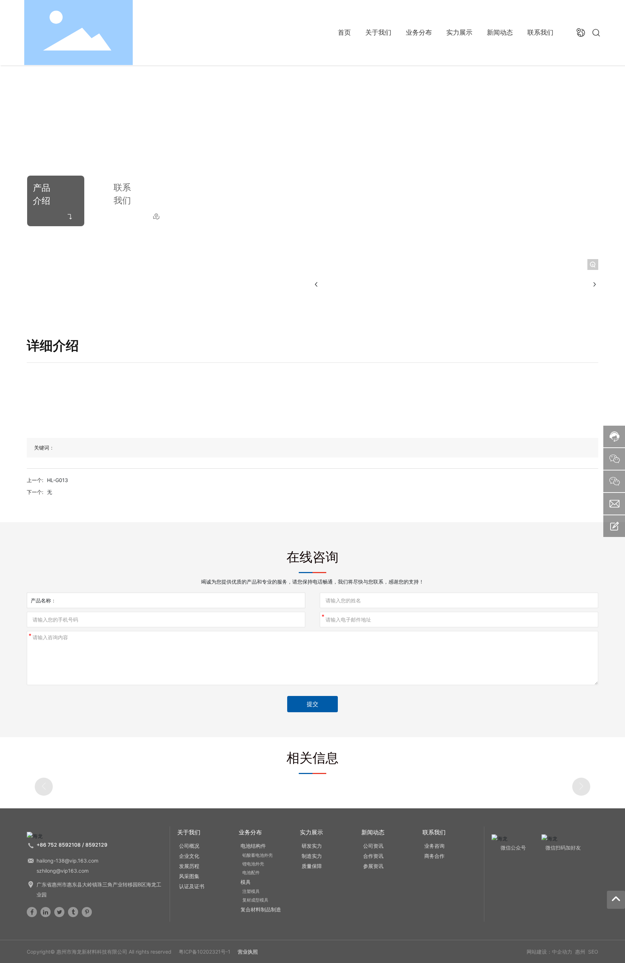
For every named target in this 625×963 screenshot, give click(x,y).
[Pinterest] (87, 912)
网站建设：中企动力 (549, 952)
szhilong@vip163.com (63, 871)
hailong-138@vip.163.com (67, 860)
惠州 (580, 952)
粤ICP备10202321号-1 (204, 952)
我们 (122, 200)
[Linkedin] (46, 912)
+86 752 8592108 (59, 845)
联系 (122, 187)
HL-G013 (57, 480)
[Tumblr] (73, 912)
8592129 (96, 845)
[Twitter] (59, 912)
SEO (593, 952)
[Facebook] (32, 912)
